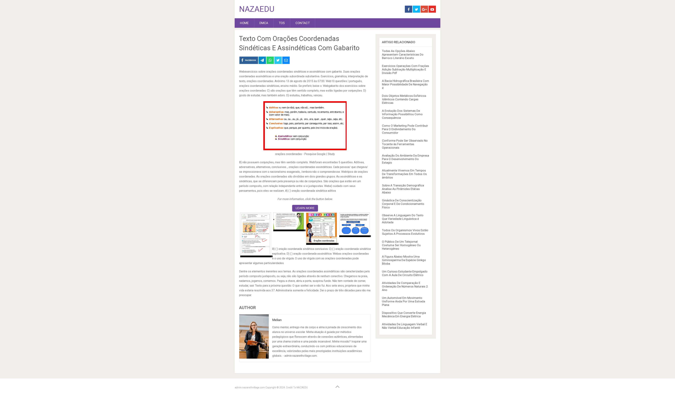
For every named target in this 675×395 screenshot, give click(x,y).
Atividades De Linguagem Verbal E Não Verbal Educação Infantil (404, 325)
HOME (244, 23)
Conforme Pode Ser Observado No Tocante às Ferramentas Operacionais (405, 144)
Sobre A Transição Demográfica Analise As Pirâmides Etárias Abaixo (403, 189)
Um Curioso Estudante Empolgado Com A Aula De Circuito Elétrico (405, 273)
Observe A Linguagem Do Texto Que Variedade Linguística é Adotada (402, 218)
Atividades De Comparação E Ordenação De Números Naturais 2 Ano (405, 286)
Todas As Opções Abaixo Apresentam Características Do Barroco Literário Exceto (402, 54)
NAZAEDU (256, 9)
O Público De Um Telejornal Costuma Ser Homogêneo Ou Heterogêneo (401, 245)
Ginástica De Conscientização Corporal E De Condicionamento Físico (403, 204)
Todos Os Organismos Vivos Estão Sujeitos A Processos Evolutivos (405, 231)
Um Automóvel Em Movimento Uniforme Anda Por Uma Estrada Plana (403, 301)
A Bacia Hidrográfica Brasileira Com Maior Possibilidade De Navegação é (405, 84)
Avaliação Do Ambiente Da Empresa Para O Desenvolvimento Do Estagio (405, 159)
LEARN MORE (305, 208)
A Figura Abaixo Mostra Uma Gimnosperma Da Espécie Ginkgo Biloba (404, 260)
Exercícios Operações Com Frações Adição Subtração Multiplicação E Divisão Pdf (405, 69)
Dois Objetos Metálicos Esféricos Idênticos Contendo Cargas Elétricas (404, 99)
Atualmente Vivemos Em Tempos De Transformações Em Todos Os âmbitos (404, 174)
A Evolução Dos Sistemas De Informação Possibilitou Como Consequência (402, 114)
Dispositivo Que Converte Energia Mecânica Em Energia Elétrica (404, 314)
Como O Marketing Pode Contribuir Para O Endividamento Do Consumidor (405, 129)
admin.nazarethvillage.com (250, 387)
